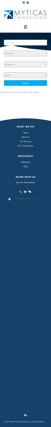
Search (25, 83)
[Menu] (25, 26)
